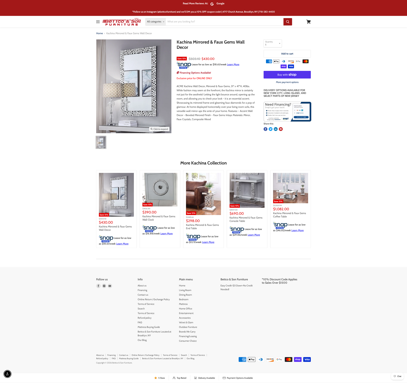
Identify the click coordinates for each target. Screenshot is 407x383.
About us (142, 285)
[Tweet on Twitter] (270, 129)
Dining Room (185, 294)
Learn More (233, 64)
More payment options (287, 82)
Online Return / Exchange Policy (154, 299)
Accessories (185, 317)
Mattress (183, 304)
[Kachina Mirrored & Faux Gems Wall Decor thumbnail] (101, 142)
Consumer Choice (188, 340)
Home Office (185, 308)
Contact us (143, 294)
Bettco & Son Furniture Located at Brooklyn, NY (162, 358)
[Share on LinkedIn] (276, 129)
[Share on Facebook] (265, 129)
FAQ (140, 322)
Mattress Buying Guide (149, 327)
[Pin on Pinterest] (281, 129)
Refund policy (145, 317)
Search (141, 308)
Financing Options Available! (195, 72)
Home (99, 33)
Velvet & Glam (186, 322)
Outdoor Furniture (188, 327)
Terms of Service (146, 304)
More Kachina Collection (203, 163)
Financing (142, 290)
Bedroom (183, 299)
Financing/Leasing (188, 336)
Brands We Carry (187, 331)
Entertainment (186, 313)
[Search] (287, 21)
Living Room (185, 290)
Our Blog (142, 340)
